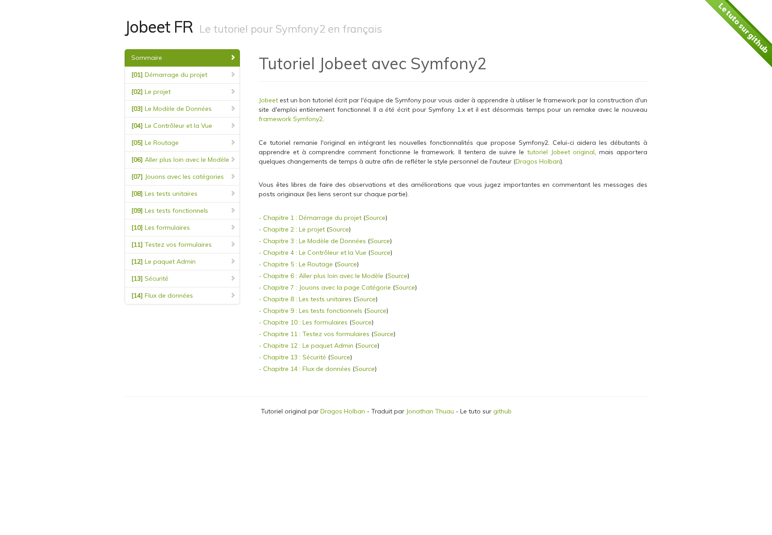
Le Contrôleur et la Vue (171, 126)
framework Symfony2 (291, 119)
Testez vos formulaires (171, 244)
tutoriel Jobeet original (561, 152)
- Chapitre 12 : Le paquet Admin (306, 345)
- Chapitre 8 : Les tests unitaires (305, 299)
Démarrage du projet (169, 75)
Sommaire (146, 58)
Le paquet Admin (163, 261)
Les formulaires (160, 227)
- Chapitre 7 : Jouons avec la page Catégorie (325, 287)
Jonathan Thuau (430, 411)
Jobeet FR (159, 27)
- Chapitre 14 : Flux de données (305, 369)
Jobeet (268, 100)
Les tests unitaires (164, 194)
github (502, 411)
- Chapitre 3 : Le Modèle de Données (312, 241)
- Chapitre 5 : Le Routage (296, 264)
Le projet (151, 92)
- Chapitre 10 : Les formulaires (303, 322)
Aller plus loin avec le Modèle (180, 160)
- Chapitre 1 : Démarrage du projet (310, 218)
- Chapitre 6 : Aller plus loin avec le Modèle (321, 276)
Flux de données (162, 295)
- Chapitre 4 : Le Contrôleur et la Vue (312, 253)
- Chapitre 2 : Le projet (292, 229)
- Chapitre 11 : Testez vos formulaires (314, 334)
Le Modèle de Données (171, 109)
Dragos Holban (538, 161)
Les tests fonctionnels (169, 210)
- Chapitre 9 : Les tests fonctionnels (310, 311)
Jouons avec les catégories (177, 177)
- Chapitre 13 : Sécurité (292, 357)
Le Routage (155, 143)
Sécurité (149, 278)
